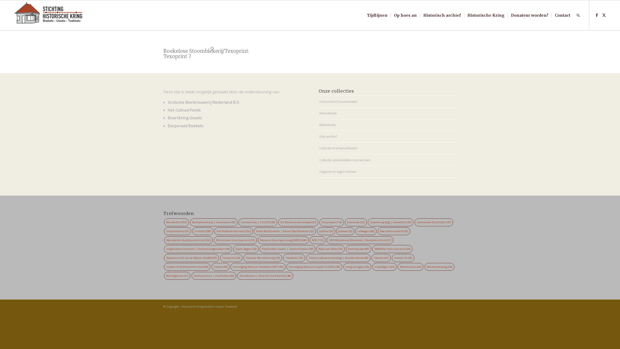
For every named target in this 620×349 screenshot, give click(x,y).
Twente (381, 258)
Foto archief (328, 136)
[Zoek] (578, 15)
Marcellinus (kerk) (394, 231)
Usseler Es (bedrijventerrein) (187, 267)
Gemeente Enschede (434, 222)
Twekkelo (294, 258)
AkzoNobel (176, 222)
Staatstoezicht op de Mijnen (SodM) (191, 258)
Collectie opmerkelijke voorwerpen (345, 160)
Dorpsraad (332, 222)
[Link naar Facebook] (596, 15)
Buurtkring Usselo (185, 117)
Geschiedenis (177, 231)
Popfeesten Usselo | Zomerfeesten (287, 249)
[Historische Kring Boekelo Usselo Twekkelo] (48, 15)
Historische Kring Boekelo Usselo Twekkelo (209, 306)
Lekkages (365, 231)
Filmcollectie (328, 113)
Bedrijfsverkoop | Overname (213, 222)
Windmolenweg (439, 267)
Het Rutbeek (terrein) (234, 231)
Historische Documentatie (338, 101)
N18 (317, 240)
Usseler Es (403, 258)
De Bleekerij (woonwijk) (298, 222)
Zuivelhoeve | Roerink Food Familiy (265, 276)
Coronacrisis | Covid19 (258, 222)
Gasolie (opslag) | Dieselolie (390, 222)
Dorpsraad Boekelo (186, 125)
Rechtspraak (358, 249)
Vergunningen (357, 267)
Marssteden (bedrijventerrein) (188, 240)
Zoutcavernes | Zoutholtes (214, 276)
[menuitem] (377, 15)
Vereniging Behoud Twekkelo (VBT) (258, 267)
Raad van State (330, 249)
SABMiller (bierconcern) (392, 249)
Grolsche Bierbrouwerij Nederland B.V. (204, 102)
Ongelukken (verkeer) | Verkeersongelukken (198, 249)
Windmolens (410, 267)
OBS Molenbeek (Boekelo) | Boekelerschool (360, 240)
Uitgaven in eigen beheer (337, 171)
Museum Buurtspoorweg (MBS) (283, 240)
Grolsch (202, 231)
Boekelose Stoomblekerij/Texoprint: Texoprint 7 (206, 53)
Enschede (356, 222)
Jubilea (326, 231)
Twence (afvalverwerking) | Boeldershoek (338, 258)
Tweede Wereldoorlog (263, 258)
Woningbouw (177, 276)
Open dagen (245, 249)
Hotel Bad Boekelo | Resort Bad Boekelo (285, 231)
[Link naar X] (604, 15)
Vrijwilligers (384, 267)
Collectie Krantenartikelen (338, 148)
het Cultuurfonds (184, 110)
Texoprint (231, 258)
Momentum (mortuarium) (235, 240)
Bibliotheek (327, 125)
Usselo (220, 267)
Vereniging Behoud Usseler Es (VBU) (314, 267)
